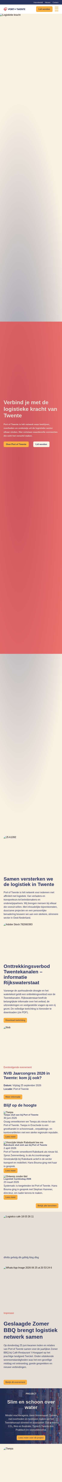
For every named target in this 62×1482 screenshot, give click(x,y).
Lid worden (44, 9)
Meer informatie (12, 1097)
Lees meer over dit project (31, 1438)
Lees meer (10, 1137)
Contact (55, 2)
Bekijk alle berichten (47, 1206)
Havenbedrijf (38, 2)
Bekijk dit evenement (15, 1382)
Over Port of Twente (16, 444)
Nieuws (47, 2)
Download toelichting (15, 1020)
